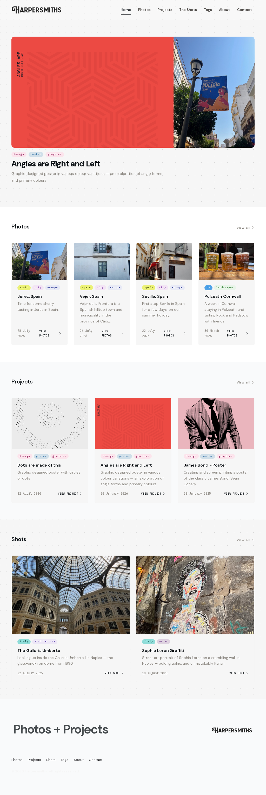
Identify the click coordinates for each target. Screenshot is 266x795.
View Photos (44, 333)
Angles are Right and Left (55, 164)
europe (52, 287)
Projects (165, 9)
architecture (45, 641)
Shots (51, 760)
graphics (55, 154)
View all (243, 228)
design (19, 154)
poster (36, 154)
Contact (244, 9)
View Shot (112, 673)
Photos (144, 9)
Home (126, 9)
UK (208, 287)
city (38, 287)
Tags (208, 9)
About (224, 9)
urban (163, 641)
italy (24, 641)
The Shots (188, 9)
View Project (68, 493)
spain (24, 287)
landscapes (225, 287)
